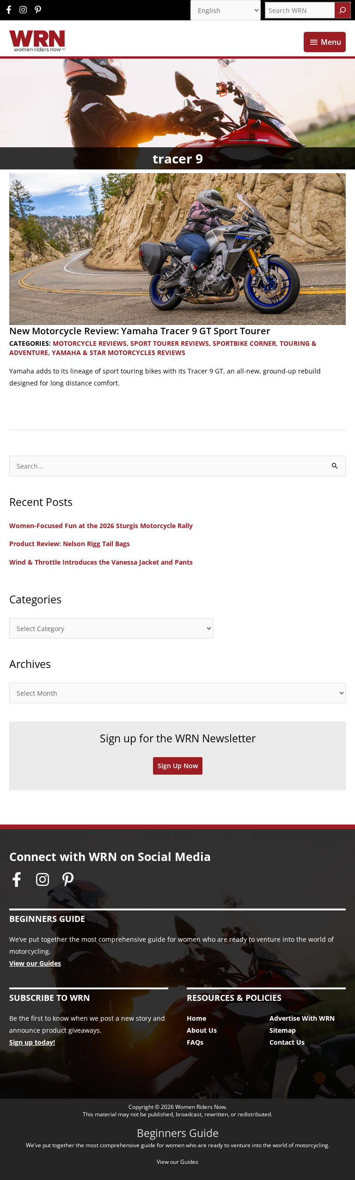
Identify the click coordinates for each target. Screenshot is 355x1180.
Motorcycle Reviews (90, 343)
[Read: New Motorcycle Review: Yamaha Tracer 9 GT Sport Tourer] (177, 248)
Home (196, 1018)
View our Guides (35, 963)
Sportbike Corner (244, 343)
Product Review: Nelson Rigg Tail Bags (69, 543)
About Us (202, 1030)
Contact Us (287, 1042)
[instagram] (25, 10)
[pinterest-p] (39, 10)
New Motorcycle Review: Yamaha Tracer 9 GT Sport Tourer (139, 331)
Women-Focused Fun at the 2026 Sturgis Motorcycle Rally (101, 525)
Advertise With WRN (302, 1018)
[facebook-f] (11, 10)
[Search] (342, 10)
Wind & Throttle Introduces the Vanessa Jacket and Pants (101, 562)
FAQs (195, 1042)
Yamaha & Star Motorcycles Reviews (118, 352)
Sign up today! (32, 1042)
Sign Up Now (178, 765)
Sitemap (282, 1030)
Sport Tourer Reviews (169, 343)
